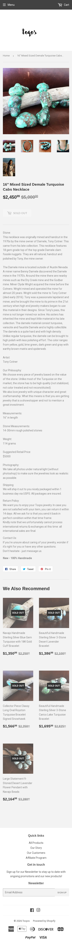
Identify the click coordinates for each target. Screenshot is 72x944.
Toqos (26, 920)
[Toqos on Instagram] (38, 910)
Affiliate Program (36, 857)
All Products (36, 842)
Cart (66, 4)
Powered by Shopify (44, 920)
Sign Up (62, 892)
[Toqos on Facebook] (32, 910)
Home (6, 55)
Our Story (36, 847)
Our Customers (36, 852)
